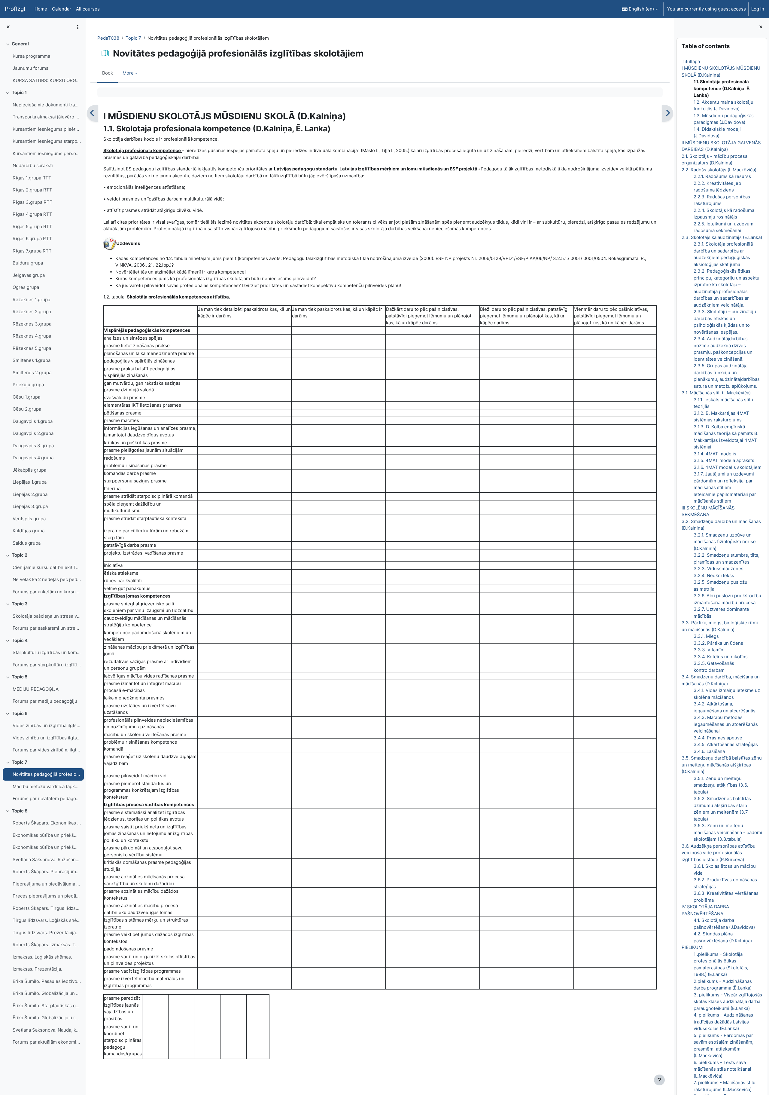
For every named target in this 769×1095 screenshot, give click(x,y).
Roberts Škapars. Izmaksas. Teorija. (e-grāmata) (47, 944)
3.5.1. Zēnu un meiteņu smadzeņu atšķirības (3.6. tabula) (720, 785)
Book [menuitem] (107, 73)
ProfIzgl (15, 8)
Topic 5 (20, 677)
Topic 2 (19, 555)
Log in (757, 9)
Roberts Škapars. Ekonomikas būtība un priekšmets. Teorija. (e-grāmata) (47, 823)
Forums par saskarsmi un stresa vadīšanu (47, 628)
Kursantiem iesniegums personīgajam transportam (47, 153)
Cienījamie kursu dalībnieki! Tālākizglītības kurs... (47, 567)
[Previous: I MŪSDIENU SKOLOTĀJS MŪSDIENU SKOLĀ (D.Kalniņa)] (92, 113)
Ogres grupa (26, 287)
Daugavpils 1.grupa (33, 421)
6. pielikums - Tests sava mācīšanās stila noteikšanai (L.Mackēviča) (722, 1069)
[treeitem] (43, 62)
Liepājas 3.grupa (30, 506)
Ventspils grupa (29, 519)
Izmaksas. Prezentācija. (37, 969)
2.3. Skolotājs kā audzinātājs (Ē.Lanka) (721, 237)
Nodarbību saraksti (33, 165)
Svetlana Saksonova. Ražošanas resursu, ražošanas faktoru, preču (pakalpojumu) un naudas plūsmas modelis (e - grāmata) (47, 859)
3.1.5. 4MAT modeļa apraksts (723, 460)
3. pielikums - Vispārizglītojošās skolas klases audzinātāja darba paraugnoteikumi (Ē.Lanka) (727, 1001)
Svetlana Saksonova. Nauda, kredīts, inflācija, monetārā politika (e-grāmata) (47, 1030)
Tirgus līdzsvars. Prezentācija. (45, 932)
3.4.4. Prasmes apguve (717, 738)
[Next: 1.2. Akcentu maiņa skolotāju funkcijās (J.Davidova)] (667, 113)
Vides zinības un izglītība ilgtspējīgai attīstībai (47, 725)
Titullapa (690, 61)
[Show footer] (659, 1080)
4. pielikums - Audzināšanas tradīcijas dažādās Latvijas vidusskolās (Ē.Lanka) (723, 1021)
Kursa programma (31, 56)
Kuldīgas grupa (28, 531)
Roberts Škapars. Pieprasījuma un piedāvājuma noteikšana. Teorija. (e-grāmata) (47, 871)
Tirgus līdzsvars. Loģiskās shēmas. (47, 920)
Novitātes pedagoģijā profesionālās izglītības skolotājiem (47, 774)
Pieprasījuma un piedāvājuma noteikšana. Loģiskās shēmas (47, 884)
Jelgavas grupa (29, 275)
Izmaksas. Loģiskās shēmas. (42, 957)
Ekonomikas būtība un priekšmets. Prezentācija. (47, 847)
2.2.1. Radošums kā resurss (722, 176)
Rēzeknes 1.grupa (31, 299)
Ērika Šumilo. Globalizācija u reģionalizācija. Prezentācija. (47, 1017)
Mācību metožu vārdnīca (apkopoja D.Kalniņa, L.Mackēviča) (47, 786)
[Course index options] (77, 27)
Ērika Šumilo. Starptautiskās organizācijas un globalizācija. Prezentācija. (47, 1005)
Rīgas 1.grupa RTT (32, 178)
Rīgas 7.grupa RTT (32, 251)
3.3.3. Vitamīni (708, 650)
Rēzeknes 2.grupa (32, 311)
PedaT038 (108, 38)
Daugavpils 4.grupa (33, 457)
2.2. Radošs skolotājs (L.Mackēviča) (718, 170)
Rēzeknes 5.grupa (32, 348)
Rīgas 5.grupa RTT (32, 226)
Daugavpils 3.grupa (33, 445)
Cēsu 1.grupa (26, 397)
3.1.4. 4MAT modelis (714, 454)
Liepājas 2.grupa (30, 494)
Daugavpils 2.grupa (33, 433)
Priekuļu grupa (28, 384)
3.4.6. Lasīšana (709, 751)
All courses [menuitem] (88, 9)
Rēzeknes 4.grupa (32, 336)
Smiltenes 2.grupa (32, 372)
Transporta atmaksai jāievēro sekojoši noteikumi (47, 117)
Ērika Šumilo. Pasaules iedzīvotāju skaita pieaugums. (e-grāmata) (47, 981)
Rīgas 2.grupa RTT (32, 190)
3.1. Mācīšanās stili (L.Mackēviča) (715, 393)
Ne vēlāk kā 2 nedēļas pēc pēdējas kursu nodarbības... (47, 579)
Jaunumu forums (30, 68)
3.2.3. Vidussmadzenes (718, 568)
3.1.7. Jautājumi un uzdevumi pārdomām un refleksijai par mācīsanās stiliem (723, 480)
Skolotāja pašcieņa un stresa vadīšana (47, 616)
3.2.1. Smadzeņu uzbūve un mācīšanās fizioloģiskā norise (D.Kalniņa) (724, 541)
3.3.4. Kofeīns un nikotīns (720, 656)
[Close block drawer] (760, 27)
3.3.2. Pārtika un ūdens (718, 643)
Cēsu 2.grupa (27, 409)
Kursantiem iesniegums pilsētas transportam (47, 129)
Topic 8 (20, 811)
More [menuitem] (128, 73)
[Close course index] (8, 27)
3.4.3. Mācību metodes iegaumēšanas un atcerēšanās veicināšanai (725, 724)
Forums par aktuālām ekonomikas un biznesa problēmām (47, 1042)
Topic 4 (20, 640)
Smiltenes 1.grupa (31, 360)
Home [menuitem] (41, 9)
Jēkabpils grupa (29, 470)
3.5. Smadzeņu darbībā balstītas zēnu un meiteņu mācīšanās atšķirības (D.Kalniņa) (721, 764)
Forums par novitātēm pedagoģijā (47, 798)
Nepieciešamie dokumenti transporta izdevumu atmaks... (47, 105)
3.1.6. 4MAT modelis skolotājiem (727, 467)
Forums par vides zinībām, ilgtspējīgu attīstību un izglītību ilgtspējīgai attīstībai (47, 750)
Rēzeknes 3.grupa (32, 324)
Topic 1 (19, 92)
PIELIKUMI (692, 947)
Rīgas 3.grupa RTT (33, 202)
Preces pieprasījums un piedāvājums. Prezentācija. (47, 896)
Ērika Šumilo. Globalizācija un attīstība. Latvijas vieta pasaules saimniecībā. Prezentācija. (47, 993)
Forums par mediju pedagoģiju (45, 701)
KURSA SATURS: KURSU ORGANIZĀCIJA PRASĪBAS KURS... (47, 80)
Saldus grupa (27, 543)
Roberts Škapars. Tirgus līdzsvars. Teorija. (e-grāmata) (47, 908)
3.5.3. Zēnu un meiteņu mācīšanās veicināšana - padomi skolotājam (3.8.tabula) (727, 832)
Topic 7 (19, 762)
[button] (640, 9)
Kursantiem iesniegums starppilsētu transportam (47, 141)
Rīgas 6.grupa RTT (32, 238)
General (20, 44)
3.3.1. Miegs (706, 636)
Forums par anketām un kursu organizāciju (47, 592)
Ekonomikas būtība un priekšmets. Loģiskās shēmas (47, 835)
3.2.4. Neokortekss (713, 575)
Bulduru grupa (28, 263)
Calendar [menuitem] (61, 9)
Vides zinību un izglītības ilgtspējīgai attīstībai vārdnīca (47, 738)
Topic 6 (20, 713)
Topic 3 (20, 604)
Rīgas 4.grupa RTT (32, 214)
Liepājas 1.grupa (30, 482)
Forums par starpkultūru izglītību (47, 665)
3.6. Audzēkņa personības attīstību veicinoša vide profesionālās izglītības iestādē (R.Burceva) (718, 852)
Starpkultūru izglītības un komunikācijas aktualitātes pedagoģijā (47, 652)
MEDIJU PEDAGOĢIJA (36, 689)
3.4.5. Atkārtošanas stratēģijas (725, 744)
